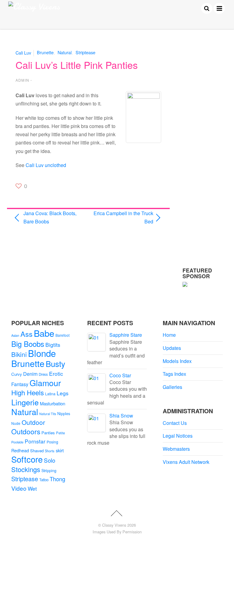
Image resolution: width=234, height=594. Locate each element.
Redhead (20, 450)
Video (19, 488)
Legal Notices (178, 435)
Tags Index (174, 373)
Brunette (45, 52)
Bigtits (52, 344)
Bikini (19, 354)
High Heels (27, 392)
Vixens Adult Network (186, 461)
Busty (55, 363)
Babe (44, 333)
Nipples (63, 413)
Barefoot (62, 335)
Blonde (42, 353)
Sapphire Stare (125, 334)
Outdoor (33, 422)
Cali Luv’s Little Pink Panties (77, 65)
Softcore (27, 459)
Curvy (16, 374)
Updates (172, 347)
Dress (43, 374)
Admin (22, 80)
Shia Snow (121, 415)
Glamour (45, 383)
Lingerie (25, 402)
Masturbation (52, 403)
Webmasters (176, 448)
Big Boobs (27, 343)
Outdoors (25, 431)
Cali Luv (23, 52)
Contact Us (175, 422)
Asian (15, 335)
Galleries (172, 386)
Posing (52, 442)
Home (169, 334)
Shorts (50, 450)
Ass (26, 334)
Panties (48, 433)
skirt (60, 450)
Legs (63, 393)
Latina (50, 394)
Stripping (48, 470)
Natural (65, 52)
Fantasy (19, 384)
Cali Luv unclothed (46, 165)
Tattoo (43, 479)
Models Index (177, 361)
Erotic (56, 373)
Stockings (25, 469)
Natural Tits (47, 413)
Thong (57, 479)
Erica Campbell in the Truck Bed (123, 217)
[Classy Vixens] (34, 6)
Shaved (37, 451)
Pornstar (35, 441)
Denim (30, 373)
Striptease (85, 52)
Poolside (17, 441)
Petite (60, 432)
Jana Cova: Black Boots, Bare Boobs (49, 217)
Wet (32, 488)
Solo (49, 460)
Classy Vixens (114, 525)
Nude (15, 423)
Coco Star (120, 375)
